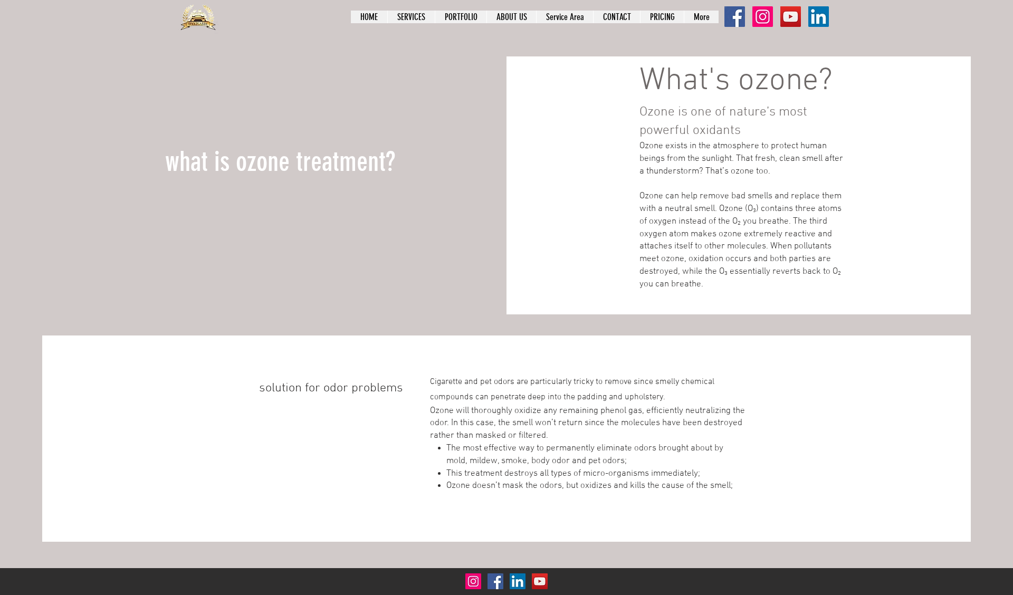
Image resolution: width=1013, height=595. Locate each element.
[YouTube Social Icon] (790, 16)
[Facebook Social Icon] (734, 16)
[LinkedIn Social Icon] (818, 16)
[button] (564, 17)
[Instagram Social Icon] (762, 16)
